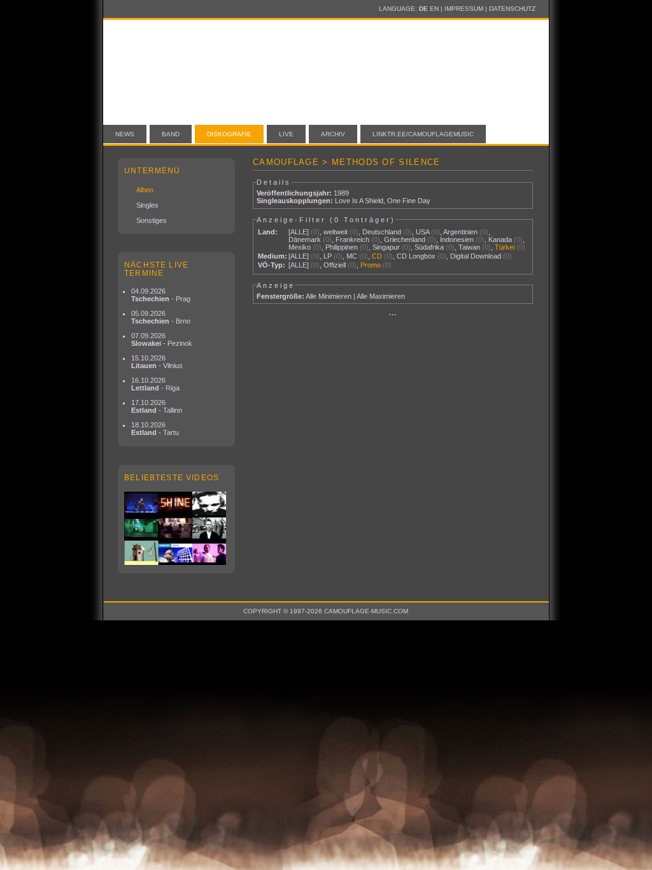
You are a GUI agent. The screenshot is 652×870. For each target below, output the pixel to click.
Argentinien (460, 232)
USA (422, 232)
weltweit (335, 232)
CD (377, 256)
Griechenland (404, 239)
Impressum (463, 8)
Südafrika (429, 247)
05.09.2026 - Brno (160, 317)
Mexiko (299, 247)
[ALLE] (298, 232)
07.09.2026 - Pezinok (161, 339)
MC (351, 256)
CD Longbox (416, 256)
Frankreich (352, 239)
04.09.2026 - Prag (160, 295)
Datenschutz (512, 8)
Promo (370, 265)
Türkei (504, 247)
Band (171, 134)
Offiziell (334, 265)
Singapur (386, 247)
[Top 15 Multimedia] (176, 528)
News (124, 134)
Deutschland (381, 232)
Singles (147, 205)
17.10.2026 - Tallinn (156, 406)
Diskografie (229, 134)
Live (286, 134)
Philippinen (341, 247)
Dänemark (304, 239)
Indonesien (457, 239)
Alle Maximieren (381, 296)
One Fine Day (408, 200)
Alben (144, 190)
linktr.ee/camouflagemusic (423, 134)
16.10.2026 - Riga (155, 384)
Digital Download (475, 256)
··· (393, 314)
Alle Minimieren (328, 296)
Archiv (333, 134)
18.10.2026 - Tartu (155, 428)
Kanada (500, 239)
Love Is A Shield (359, 200)
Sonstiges (151, 220)
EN (434, 8)
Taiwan (469, 247)
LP (327, 256)
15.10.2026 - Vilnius (157, 361)
